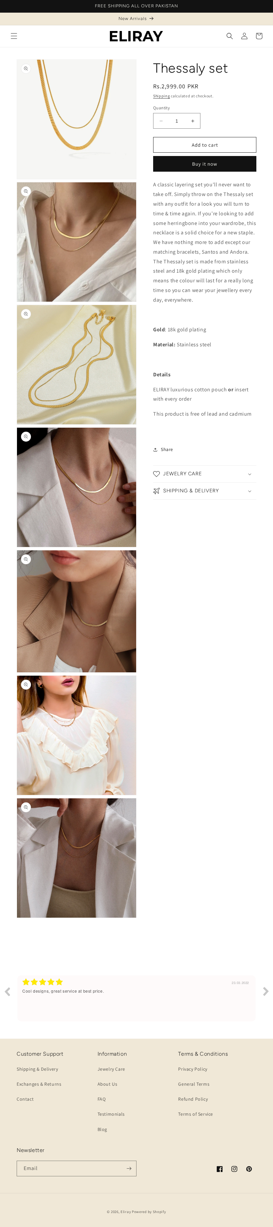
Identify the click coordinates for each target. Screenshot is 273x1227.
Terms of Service (195, 1114)
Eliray (126, 1211)
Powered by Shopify (149, 1211)
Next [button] (266, 991)
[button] (14, 36)
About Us (108, 1084)
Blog (102, 1129)
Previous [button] (7, 991)
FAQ (102, 1099)
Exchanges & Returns (39, 1084)
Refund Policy (193, 1099)
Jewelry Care (111, 1069)
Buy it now (204, 164)
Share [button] (167, 449)
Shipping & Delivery (37, 1069)
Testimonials (111, 1114)
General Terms (193, 1084)
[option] (136, 998)
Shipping (161, 95)
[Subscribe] (129, 1168)
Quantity (161, 108)
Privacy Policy (192, 1069)
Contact (25, 1099)
